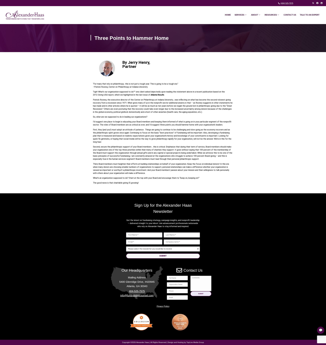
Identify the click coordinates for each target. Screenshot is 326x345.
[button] (200, 293)
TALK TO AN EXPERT (309, 15)
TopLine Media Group (195, 342)
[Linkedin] (322, 3)
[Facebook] (317, 3)
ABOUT (254, 15)
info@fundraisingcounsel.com (137, 295)
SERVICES (239, 15)
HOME (228, 15)
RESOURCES (271, 15)
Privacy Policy (163, 306)
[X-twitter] (313, 3)
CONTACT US (290, 15)
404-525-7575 (137, 291)
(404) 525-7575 (287, 3)
